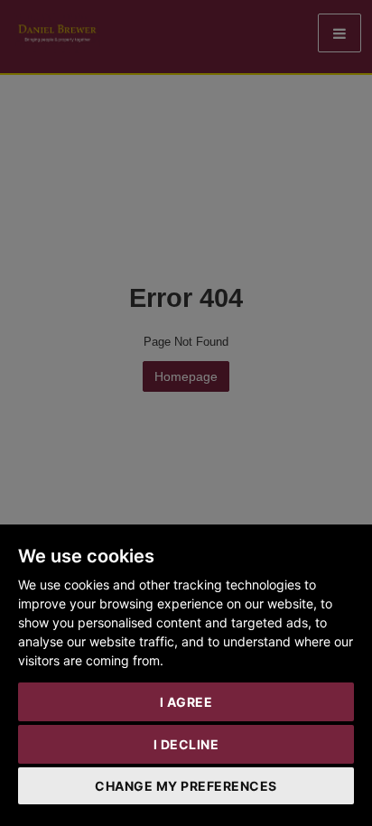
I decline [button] (186, 744)
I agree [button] (186, 702)
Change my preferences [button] (186, 786)
